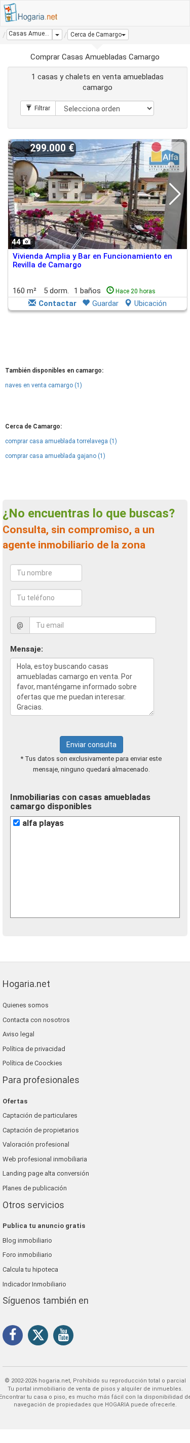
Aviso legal (18, 1034)
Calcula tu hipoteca (30, 1269)
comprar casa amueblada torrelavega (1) (61, 441)
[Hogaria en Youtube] (66, 1336)
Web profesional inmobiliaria (45, 1159)
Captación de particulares (40, 1115)
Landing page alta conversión (46, 1173)
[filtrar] (38, 108)
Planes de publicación (35, 1188)
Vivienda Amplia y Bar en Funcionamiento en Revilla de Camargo (92, 260)
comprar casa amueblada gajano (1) (55, 455)
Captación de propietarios (41, 1130)
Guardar (105, 303)
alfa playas (43, 823)
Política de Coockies (32, 1063)
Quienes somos (26, 1005)
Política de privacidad (34, 1049)
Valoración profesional (36, 1144)
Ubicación (150, 303)
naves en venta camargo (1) (43, 385)
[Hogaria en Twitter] (40, 1337)
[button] (98, 34)
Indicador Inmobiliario (34, 1284)
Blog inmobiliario (27, 1240)
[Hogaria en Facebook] (15, 1336)
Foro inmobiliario (27, 1254)
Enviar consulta (91, 745)
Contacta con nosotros (36, 1020)
